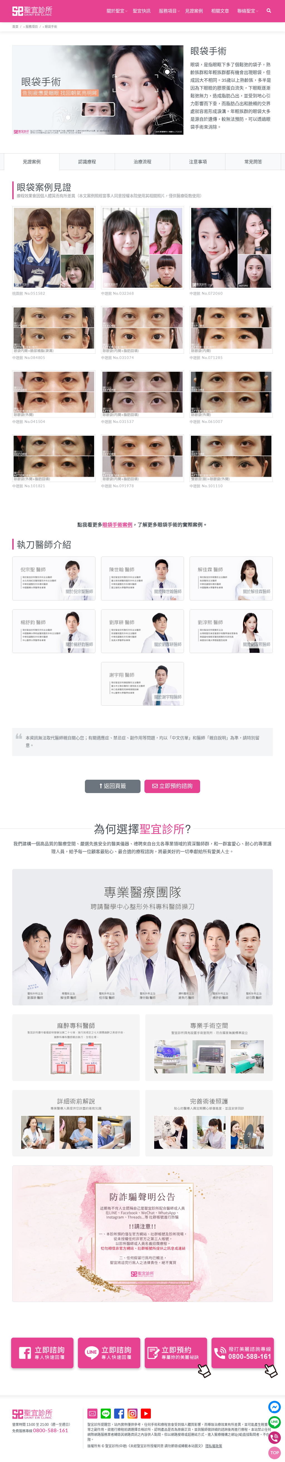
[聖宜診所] (32, 11)
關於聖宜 (115, 11)
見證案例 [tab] (32, 162)
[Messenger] (274, 1407)
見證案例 (194, 11)
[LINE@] (274, 1422)
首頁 (15, 26)
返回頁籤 (114, 786)
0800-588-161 (50, 1430)
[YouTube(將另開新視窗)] (146, 1414)
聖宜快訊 (142, 11)
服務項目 (168, 11)
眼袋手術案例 (117, 525)
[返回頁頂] (274, 1453)
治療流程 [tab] (142, 162)
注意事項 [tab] (198, 162)
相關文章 (220, 11)
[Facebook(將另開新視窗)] (119, 1414)
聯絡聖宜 (246, 11)
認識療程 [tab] (87, 162)
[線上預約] (92, 1414)
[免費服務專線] (274, 1437)
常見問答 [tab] (253, 162)
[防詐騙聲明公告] (142, 1233)
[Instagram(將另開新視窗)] (132, 1414)
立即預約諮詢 (175, 786)
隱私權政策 (213, 1446)
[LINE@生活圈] (106, 1414)
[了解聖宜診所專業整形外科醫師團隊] (142, 937)
